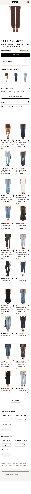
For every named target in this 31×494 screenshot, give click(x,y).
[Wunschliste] (28, 2)
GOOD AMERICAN (12, 41)
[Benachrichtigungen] (24, 2)
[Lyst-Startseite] (15, 2)
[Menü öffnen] (3, 2)
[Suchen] (6, 2)
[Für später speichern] (28, 44)
